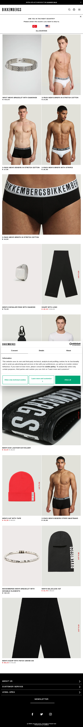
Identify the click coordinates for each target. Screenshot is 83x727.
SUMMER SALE (52, 2)
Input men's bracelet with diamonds (19, 97)
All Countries (41, 30)
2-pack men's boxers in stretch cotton (21, 167)
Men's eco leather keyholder (16, 448)
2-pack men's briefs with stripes (57, 167)
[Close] (81, 2)
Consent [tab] (14, 350)
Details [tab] (41, 350)
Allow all (68, 380)
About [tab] (68, 350)
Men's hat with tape (11, 518)
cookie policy (50, 367)
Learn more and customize (41, 378)
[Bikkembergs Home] (12, 9)
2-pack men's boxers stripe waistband (60, 518)
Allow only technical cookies (15, 380)
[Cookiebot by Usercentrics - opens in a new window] (71, 344)
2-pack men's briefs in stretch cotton (60, 97)
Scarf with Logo (49, 307)
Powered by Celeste (41, 724)
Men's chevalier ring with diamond (18, 307)
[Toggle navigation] (79, 9)
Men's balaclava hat (51, 589)
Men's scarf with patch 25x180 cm (18, 661)
